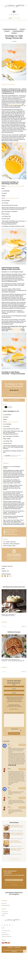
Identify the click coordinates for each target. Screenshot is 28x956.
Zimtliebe (4, 932)
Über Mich (4, 903)
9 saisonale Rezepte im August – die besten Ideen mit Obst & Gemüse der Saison (16, 841)
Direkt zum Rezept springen (8, 84)
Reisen (3, 915)
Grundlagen (5, 911)
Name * (14, 684)
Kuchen (7, 31)
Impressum (10, 947)
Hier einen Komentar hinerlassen (14, 712)
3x (10, 407)
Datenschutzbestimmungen (13, 730)
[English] (2, 942)
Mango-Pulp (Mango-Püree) (11, 198)
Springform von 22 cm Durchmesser (14, 186)
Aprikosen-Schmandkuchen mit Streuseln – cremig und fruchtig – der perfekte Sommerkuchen (16, 833)
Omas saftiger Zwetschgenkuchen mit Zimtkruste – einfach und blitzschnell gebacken (17, 849)
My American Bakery (18, 31)
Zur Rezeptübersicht (14, 859)
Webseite (14, 693)
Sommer (14, 33)
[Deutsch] (6, 942)
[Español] (9, 942)
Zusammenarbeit (6, 905)
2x (8, 407)
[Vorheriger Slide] (4, 626)
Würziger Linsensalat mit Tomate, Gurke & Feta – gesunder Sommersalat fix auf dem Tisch (17, 826)
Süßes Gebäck (5, 934)
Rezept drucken (15, 400)
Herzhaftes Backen (6, 936)
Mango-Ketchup (16, 329)
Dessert (22, 29)
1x (5, 407)
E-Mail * (14, 688)
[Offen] (14, 11)
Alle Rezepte (5, 913)
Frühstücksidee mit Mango (14, 330)
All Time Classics (6, 930)
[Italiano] (7, 942)
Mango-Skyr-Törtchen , (16, 327)
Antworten (22, 744)
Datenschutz (17, 947)
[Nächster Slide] (24, 626)
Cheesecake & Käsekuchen (10, 29)
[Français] (4, 942)
